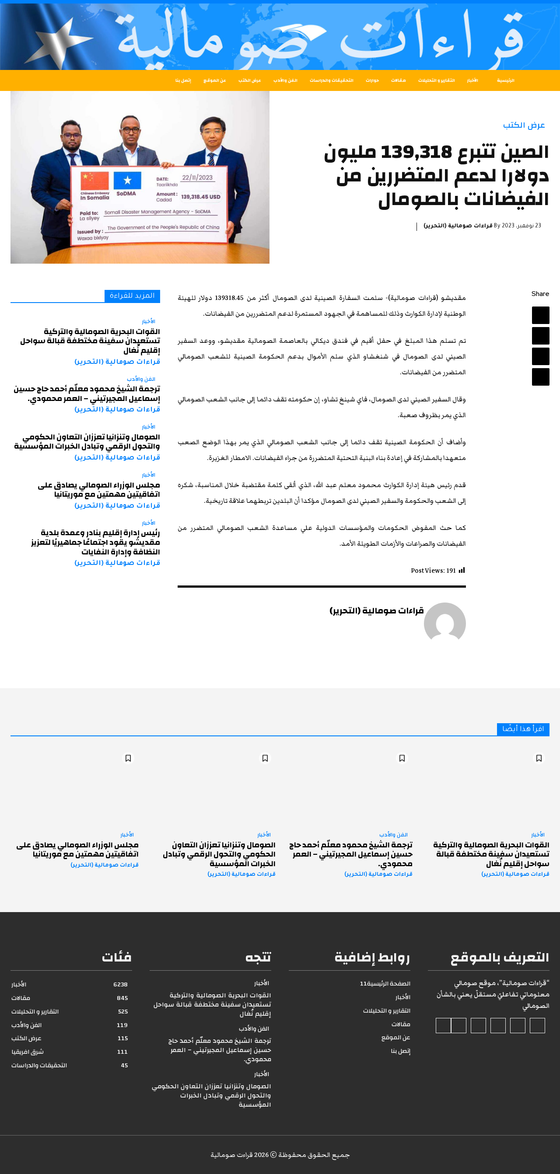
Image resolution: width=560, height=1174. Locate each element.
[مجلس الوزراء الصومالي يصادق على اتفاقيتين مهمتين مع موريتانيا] (74, 786)
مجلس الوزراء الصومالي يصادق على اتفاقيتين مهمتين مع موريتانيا (99, 490)
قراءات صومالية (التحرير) (458, 226)
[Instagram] (517, 1025)
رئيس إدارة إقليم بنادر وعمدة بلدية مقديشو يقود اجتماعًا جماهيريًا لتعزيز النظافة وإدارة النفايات (95, 542)
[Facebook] (541, 315)
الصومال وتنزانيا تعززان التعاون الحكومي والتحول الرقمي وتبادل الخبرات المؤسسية (87, 442)
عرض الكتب (524, 125)
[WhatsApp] (541, 377)
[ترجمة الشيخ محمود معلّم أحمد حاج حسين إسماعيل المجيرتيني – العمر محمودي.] (348, 786)
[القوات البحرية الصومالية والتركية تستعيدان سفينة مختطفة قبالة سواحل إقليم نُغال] (485, 786)
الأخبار (148, 322)
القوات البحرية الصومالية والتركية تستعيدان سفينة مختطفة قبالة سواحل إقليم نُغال (90, 341)
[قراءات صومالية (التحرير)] (445, 623)
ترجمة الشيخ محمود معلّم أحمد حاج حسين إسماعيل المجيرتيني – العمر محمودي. (87, 394)
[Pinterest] (541, 356)
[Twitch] (478, 1025)
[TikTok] (498, 1025)
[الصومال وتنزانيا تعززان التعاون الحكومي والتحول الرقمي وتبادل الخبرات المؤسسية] (211, 786)
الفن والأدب (141, 379)
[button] (30, 80)
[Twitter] (541, 336)
